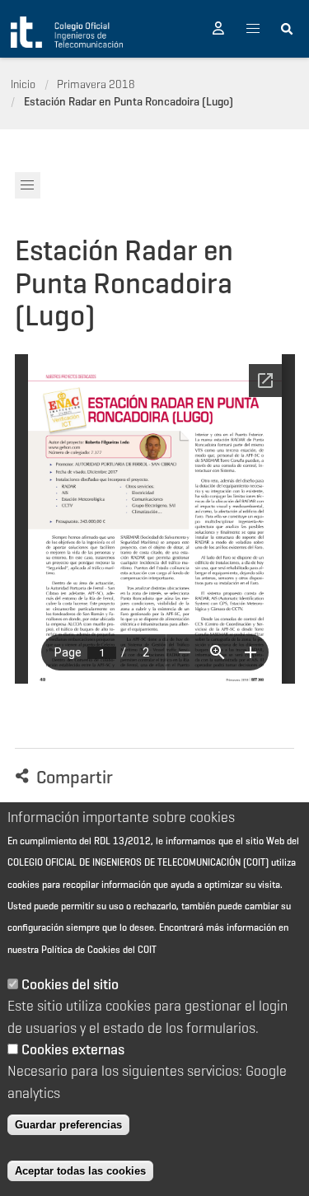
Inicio (23, 84)
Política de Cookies (80, 949)
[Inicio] (67, 32)
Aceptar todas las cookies (80, 1171)
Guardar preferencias (68, 1125)
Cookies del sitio (70, 984)
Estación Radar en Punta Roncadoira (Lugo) (128, 101)
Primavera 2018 (96, 84)
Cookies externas (72, 1049)
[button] (218, 29)
